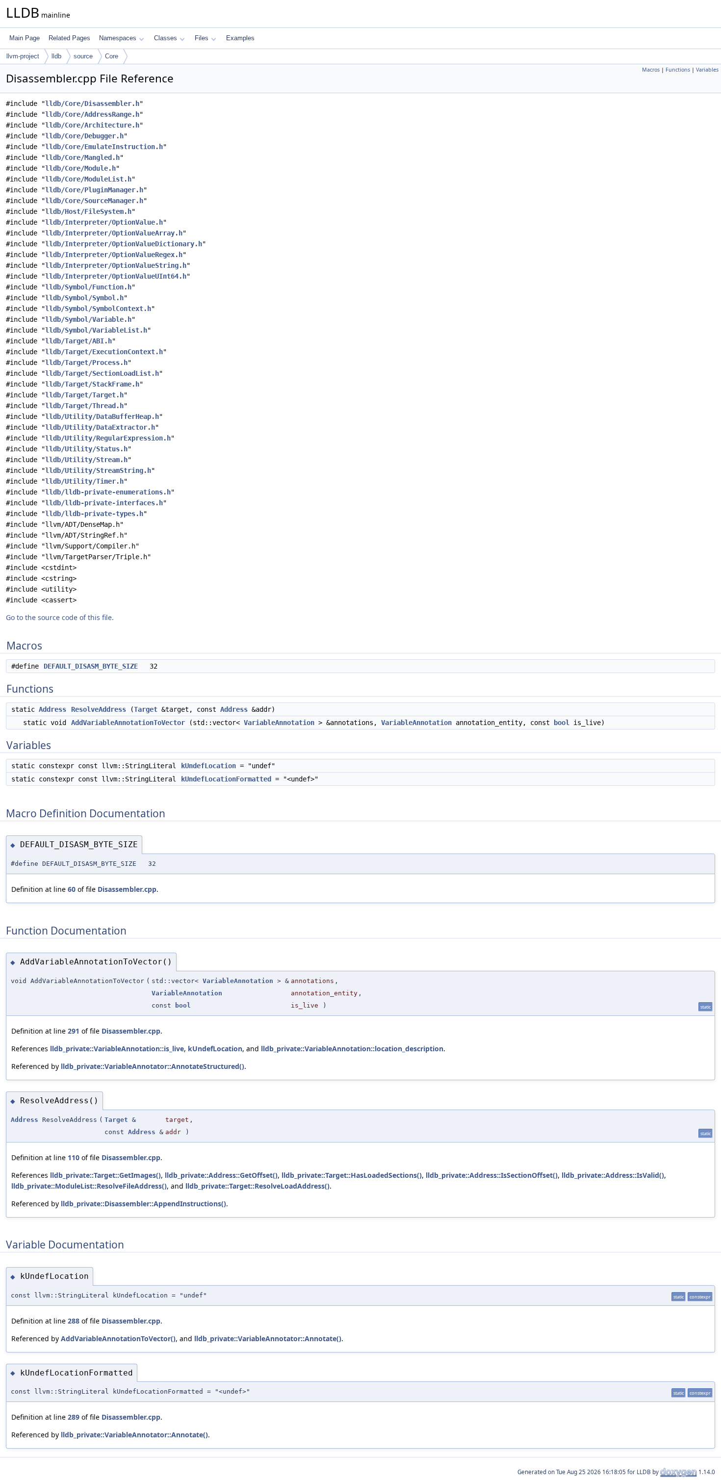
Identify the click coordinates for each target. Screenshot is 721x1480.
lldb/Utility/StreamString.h (98, 470)
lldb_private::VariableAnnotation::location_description (352, 1048)
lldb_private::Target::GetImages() (105, 1175)
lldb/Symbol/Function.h (88, 287)
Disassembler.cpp (127, 889)
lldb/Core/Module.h (80, 168)
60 (72, 889)
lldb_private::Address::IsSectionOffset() (492, 1175)
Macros (651, 69)
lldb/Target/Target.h (84, 395)
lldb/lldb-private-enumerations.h (108, 492)
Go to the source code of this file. (60, 617)
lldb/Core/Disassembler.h (92, 103)
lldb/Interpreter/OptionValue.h (104, 222)
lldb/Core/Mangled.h (82, 157)
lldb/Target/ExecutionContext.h (104, 352)
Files (201, 38)
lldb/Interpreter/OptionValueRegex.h (113, 255)
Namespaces (117, 38)
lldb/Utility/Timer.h (84, 481)
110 (73, 1157)
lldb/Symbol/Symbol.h (84, 298)
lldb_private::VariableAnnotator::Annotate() (267, 1338)
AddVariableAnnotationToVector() (118, 1338)
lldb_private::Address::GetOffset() (221, 1175)
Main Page (24, 38)
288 (73, 1320)
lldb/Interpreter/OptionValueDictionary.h (123, 244)
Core (111, 56)
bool (561, 723)
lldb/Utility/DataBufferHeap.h (102, 416)
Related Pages (69, 38)
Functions (678, 69)
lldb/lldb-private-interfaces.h (104, 503)
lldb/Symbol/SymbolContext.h (98, 308)
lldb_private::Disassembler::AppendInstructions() (143, 1203)
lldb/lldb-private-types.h (94, 514)
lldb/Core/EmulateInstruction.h (104, 147)
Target (145, 709)
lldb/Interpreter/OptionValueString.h (115, 265)
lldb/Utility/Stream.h (86, 460)
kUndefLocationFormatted (226, 779)
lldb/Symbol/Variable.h (88, 319)
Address (52, 709)
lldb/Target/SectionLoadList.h (102, 373)
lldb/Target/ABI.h (78, 341)
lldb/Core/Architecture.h (92, 125)
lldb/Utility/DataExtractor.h (100, 427)
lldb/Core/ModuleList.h (88, 179)
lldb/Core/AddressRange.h (92, 114)
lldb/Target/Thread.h (84, 406)
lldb (56, 56)
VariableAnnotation (279, 723)
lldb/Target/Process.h (86, 362)
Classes (165, 38)
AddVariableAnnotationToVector (128, 723)
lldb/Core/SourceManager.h (94, 201)
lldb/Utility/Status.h (86, 449)
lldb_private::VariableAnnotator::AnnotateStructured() (152, 1066)
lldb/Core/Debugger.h (84, 136)
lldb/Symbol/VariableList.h (96, 330)
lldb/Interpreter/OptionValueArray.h (113, 233)
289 (73, 1417)
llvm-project (22, 56)
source (83, 56)
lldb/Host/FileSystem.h (88, 211)
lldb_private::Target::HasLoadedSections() (352, 1175)
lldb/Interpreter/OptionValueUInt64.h (115, 276)
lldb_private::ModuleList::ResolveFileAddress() (89, 1186)
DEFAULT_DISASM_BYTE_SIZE (91, 666)
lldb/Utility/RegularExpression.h (108, 438)
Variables (707, 69)
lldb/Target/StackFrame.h (92, 384)
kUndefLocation (208, 766)
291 (73, 1031)
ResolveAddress (98, 709)
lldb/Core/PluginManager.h (94, 190)
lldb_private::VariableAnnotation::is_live (117, 1048)
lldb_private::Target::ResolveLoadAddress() (257, 1186)
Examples (240, 38)
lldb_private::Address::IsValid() (613, 1175)
